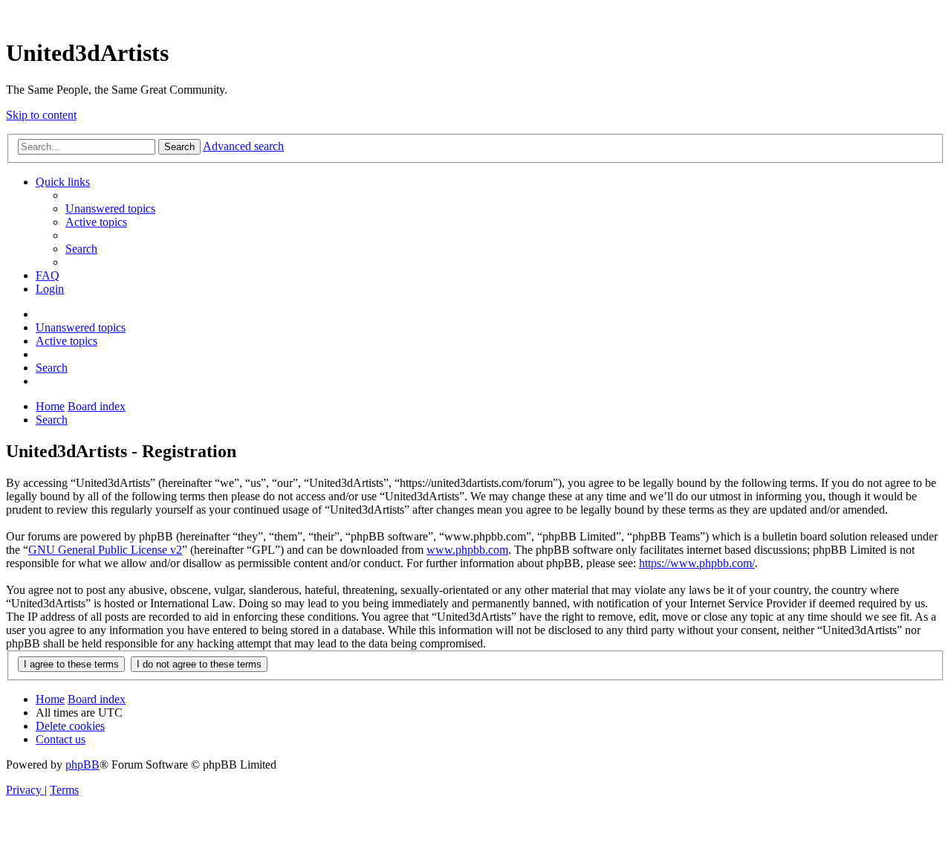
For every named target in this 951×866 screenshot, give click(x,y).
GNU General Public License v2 (105, 549)
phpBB (82, 764)
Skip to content (41, 115)
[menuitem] (110, 208)
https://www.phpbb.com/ (697, 563)
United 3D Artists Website (475, 14)
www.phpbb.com (467, 549)
